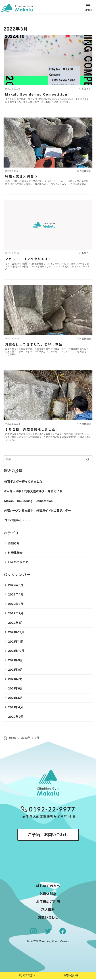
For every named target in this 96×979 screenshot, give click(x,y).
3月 (37, 737)
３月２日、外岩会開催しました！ (32, 429)
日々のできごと (18, 562)
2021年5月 (15, 698)
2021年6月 (15, 688)
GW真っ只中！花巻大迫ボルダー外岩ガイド (33, 491)
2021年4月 (15, 707)
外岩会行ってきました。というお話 (34, 344)
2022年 (26, 737)
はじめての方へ (48, 886)
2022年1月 (15, 622)
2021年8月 (15, 669)
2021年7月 (15, 679)
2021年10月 (16, 650)
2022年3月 (15, 604)
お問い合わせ (48, 917)
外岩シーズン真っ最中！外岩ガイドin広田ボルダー (37, 510)
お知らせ (14, 543)
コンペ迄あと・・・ (17, 520)
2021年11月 (16, 641)
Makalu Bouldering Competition (36, 94)
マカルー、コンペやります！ (28, 259)
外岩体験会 (15, 552)
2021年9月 (15, 660)
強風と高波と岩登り (21, 177)
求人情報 (48, 909)
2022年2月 (15, 613)
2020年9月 (15, 716)
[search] (87, 459)
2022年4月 (15, 594)
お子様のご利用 (48, 902)
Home (13, 737)
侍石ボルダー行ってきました (23, 481)
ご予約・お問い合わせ (48, 834)
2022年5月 (15, 585)
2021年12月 (16, 632)
